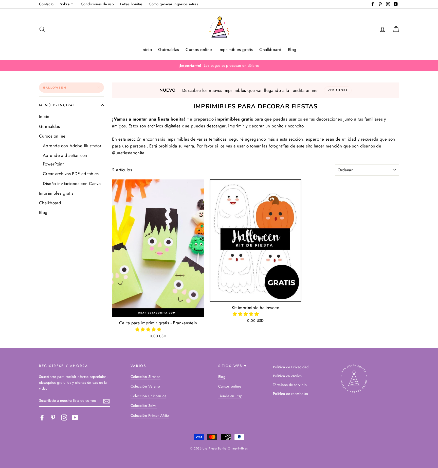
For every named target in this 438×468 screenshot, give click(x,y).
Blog (292, 49)
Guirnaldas (168, 49)
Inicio (146, 49)
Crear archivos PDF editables (71, 174)
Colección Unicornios (149, 395)
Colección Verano (145, 386)
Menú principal (57, 105)
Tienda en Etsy (230, 395)
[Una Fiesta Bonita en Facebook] (42, 417)
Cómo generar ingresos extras (173, 4)
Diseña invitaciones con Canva (72, 183)
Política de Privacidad (290, 367)
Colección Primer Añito (150, 415)
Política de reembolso (290, 393)
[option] (219, 66)
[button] (149, 329)
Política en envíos (287, 375)
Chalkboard (270, 49)
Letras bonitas (131, 4)
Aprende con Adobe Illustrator (72, 146)
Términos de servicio (290, 384)
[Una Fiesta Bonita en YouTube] (75, 417)
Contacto (46, 4)
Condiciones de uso (97, 4)
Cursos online (199, 49)
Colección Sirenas (145, 376)
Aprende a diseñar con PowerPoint (65, 159)
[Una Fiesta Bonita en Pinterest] (53, 417)
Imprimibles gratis (235, 49)
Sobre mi (67, 4)
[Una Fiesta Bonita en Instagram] (64, 417)
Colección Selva (144, 405)
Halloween (54, 88)
